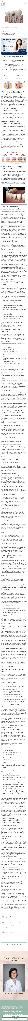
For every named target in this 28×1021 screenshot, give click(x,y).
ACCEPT (15, 1018)
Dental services (7, 27)
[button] (26, 978)
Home (2, 27)
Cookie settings (15, 1016)
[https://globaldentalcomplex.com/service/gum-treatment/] (20, 945)
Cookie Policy (20, 1014)
